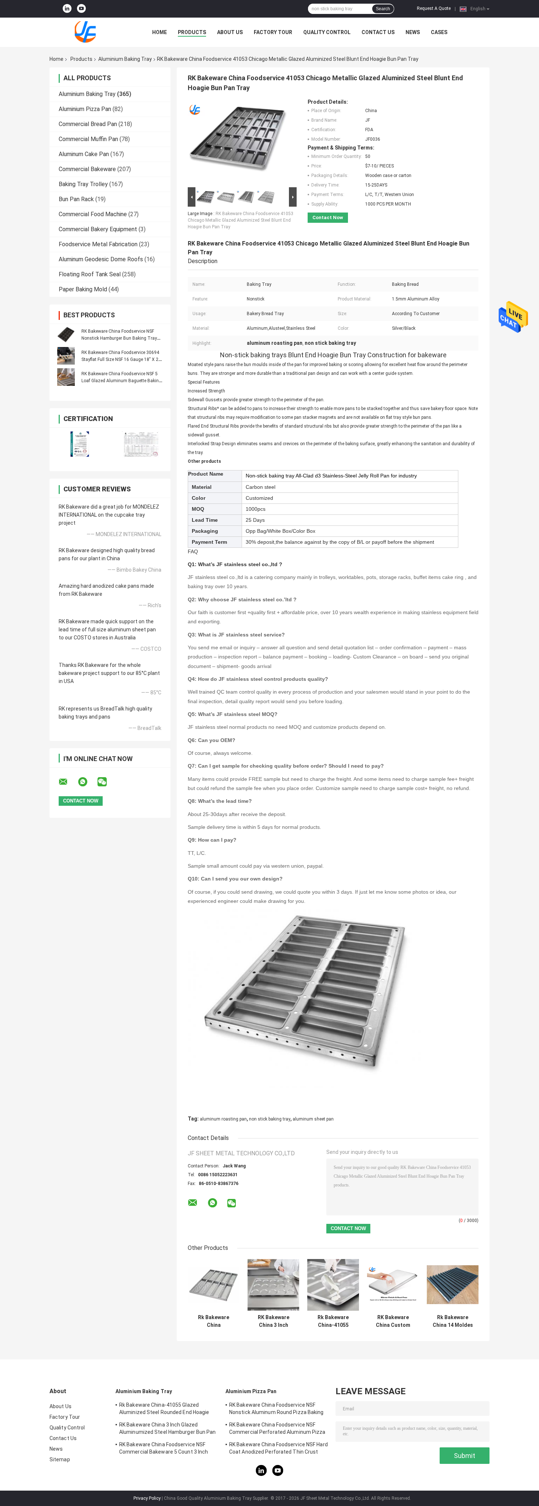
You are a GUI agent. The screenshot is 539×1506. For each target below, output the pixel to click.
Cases (439, 32)
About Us (230, 32)
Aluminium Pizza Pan (85, 109)
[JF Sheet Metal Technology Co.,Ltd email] (68, 782)
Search (383, 8)
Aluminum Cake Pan (84, 154)
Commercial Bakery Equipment (98, 229)
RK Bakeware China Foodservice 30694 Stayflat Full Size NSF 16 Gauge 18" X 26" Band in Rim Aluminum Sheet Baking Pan (122, 359)
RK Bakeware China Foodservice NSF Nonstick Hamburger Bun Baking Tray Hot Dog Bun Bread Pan (119, 338)
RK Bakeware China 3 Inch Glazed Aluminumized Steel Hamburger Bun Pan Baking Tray (273, 1321)
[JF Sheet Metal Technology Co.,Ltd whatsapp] (87, 782)
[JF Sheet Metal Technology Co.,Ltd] (90, 32)
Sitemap (60, 1459)
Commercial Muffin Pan (88, 139)
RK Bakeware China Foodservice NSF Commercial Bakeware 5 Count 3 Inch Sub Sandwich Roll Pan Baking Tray (163, 1449)
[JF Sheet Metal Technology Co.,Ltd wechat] (107, 782)
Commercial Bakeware (87, 169)
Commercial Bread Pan (88, 124)
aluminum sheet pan (313, 1119)
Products (192, 32)
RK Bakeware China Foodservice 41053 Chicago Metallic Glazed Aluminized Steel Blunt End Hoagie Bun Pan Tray (240, 220)
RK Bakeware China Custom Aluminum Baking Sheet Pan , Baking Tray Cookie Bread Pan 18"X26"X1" (393, 1321)
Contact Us (378, 32)
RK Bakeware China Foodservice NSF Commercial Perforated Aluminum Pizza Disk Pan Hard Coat (277, 1429)
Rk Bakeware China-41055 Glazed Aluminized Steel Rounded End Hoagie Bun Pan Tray (333, 1321)
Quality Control (327, 32)
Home (159, 32)
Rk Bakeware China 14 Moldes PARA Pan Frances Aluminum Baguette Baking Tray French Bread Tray (453, 1321)
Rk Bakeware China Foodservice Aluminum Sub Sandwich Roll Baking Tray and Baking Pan (214, 1321)
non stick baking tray (269, 1119)
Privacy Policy (147, 1498)
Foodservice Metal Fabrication (98, 244)
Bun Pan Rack (76, 199)
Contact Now (327, 217)
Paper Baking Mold (83, 289)
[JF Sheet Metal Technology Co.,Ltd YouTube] (81, 9)
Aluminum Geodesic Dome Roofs (101, 259)
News (413, 32)
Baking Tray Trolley (83, 184)
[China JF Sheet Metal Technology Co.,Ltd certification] (80, 444)
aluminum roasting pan (223, 1119)
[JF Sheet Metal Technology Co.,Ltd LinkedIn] (67, 9)
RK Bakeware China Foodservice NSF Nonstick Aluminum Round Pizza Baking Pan (276, 1409)
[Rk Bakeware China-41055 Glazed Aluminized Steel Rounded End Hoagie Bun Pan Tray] (333, 1285)
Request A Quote (434, 8)
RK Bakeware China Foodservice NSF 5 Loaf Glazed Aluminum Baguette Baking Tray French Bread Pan (121, 380)
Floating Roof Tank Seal (90, 274)
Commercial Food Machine (93, 214)
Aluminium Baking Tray (125, 59)
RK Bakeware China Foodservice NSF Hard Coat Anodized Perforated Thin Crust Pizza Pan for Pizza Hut (278, 1449)
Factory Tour (273, 32)
